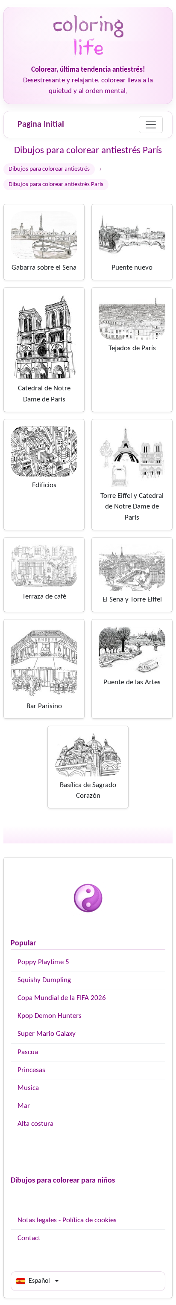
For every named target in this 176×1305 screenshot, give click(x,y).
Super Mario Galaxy (47, 1034)
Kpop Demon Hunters (50, 1016)
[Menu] (151, 124)
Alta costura (35, 1124)
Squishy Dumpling (44, 980)
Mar (24, 1106)
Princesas (31, 1070)
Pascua (28, 1052)
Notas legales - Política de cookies (67, 1220)
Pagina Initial (41, 124)
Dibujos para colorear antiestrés (49, 169)
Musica (28, 1088)
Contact (29, 1238)
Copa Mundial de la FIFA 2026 (62, 998)
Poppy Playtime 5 (43, 962)
